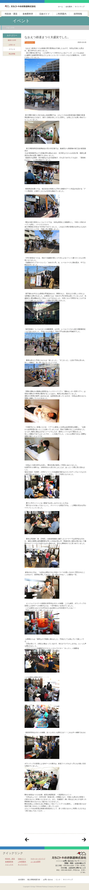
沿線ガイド (44, 14)
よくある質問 (35, 862)
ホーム (60, 6)
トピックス (10, 28)
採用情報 (78, 14)
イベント (12, 49)
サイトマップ (79, 6)
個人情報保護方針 (33, 879)
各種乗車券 (28, 14)
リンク (58, 879)
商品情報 (12, 54)
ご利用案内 (61, 14)
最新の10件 (12, 40)
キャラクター (23, 864)
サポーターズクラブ (38, 859)
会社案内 (69, 6)
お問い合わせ (48, 879)
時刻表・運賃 (11, 14)
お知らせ (12, 45)
